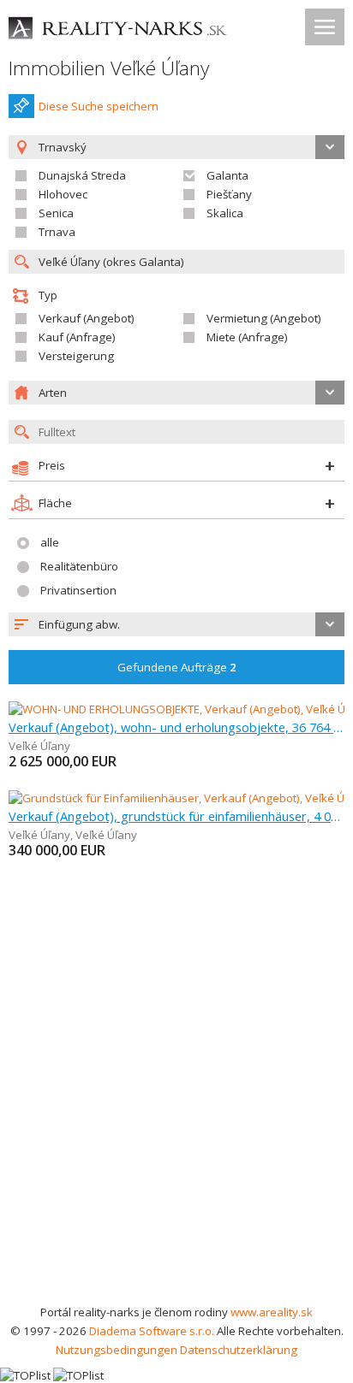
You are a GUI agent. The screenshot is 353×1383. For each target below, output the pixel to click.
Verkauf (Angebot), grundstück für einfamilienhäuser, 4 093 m (176, 815)
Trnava (57, 231)
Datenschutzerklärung (238, 1349)
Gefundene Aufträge (176, 667)
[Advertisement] (176, 1118)
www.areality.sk (271, 1312)
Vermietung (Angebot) (263, 318)
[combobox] (176, 624)
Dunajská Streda (82, 175)
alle (49, 542)
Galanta (227, 175)
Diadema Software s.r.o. (151, 1331)
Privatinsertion (78, 590)
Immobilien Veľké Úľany (109, 68)
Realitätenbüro (79, 566)
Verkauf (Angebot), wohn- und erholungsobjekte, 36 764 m (176, 727)
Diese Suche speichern (99, 106)
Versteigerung (76, 355)
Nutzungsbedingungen (116, 1349)
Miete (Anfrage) (247, 337)
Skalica (224, 213)
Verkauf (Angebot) (87, 318)
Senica (56, 213)
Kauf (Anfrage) (77, 337)
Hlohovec (63, 194)
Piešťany (229, 194)
